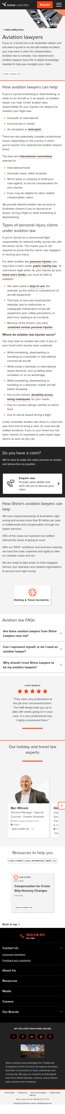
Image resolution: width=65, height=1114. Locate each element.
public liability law (44, 266)
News (48, 861)
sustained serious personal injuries (30, 327)
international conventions (36, 156)
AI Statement (22, 1092)
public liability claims (14, 29)
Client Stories (15, 861)
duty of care (37, 286)
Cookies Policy (55, 1092)
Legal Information (34, 861)
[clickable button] (59, 5)
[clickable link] (15, 5)
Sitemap (32, 1095)
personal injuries (40, 261)
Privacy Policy (10, 1092)
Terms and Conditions (38, 1092)
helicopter (35, 129)
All (55, 861)
